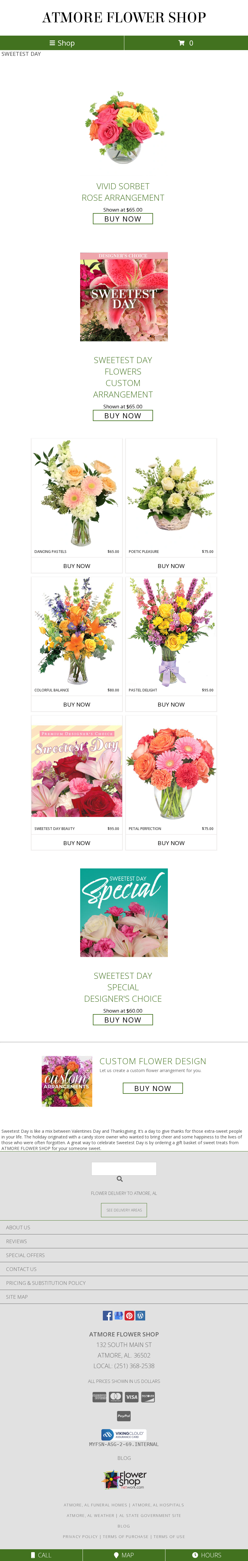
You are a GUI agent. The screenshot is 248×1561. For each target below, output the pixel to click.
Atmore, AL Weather (90, 1515)
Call (43, 1555)
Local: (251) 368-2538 (124, 1366)
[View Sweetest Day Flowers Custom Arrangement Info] (124, 297)
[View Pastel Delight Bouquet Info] (171, 632)
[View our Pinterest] (129, 1318)
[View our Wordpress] (140, 1318)
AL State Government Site (150, 1515)
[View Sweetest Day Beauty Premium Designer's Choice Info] (76, 771)
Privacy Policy (80, 1536)
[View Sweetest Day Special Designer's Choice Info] (124, 912)
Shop (66, 43)
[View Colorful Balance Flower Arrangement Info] (76, 632)
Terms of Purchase (125, 1536)
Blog (124, 1457)
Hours (209, 1555)
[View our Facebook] (108, 1318)
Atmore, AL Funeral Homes (95, 1505)
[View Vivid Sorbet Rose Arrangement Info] (124, 123)
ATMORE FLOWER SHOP (124, 18)
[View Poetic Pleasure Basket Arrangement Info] (171, 494)
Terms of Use (169, 1536)
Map (126, 1555)
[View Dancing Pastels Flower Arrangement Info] (76, 494)
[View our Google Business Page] (118, 1318)
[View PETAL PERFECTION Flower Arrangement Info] (171, 770)
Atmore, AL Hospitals (158, 1505)
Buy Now (123, 219)
